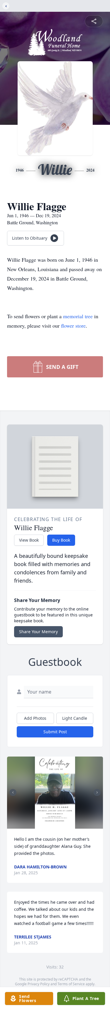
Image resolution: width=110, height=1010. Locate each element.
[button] (55, 793)
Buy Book (61, 540)
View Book (29, 540)
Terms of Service (71, 983)
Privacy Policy (39, 983)
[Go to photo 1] (53, 825)
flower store (73, 325)
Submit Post (55, 731)
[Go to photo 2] (57, 825)
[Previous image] (12, 792)
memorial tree (78, 316)
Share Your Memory (38, 631)
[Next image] (97, 792)
